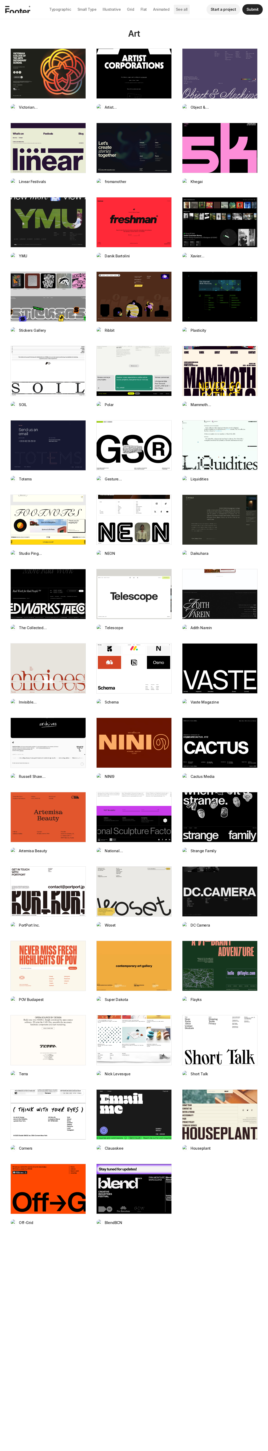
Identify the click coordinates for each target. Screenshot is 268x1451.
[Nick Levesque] (134, 1040)
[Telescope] (134, 594)
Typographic (60, 9)
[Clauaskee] (134, 1114)
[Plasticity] (220, 297)
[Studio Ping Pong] (48, 520)
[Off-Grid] (48, 1189)
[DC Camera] (220, 891)
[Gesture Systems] (134, 445)
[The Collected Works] (48, 594)
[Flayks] (220, 966)
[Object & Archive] (220, 73)
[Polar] (134, 371)
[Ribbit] (134, 297)
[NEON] (134, 520)
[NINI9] (134, 743)
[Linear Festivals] (48, 148)
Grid (130, 9)
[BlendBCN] (134, 1189)
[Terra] (48, 1040)
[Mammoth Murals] (220, 371)
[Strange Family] (220, 817)
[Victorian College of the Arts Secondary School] (48, 73)
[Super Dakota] (134, 966)
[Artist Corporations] (134, 73)
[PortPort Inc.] (48, 891)
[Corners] (48, 1114)
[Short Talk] (220, 1040)
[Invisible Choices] (48, 668)
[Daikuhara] (220, 520)
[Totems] (48, 445)
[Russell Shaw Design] (48, 743)
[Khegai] (220, 148)
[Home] (17, 9)
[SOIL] (48, 371)
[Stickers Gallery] (48, 297)
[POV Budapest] (48, 966)
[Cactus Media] (220, 743)
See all (182, 9)
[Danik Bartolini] (134, 222)
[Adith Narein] (220, 594)
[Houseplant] (220, 1114)
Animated (161, 9)
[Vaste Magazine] (220, 668)
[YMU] (48, 222)
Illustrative (112, 9)
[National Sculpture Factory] (134, 817)
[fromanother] (134, 148)
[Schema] (134, 668)
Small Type (87, 9)
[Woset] (134, 891)
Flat (144, 9)
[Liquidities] (220, 445)
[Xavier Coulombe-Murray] (220, 222)
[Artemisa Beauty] (48, 817)
